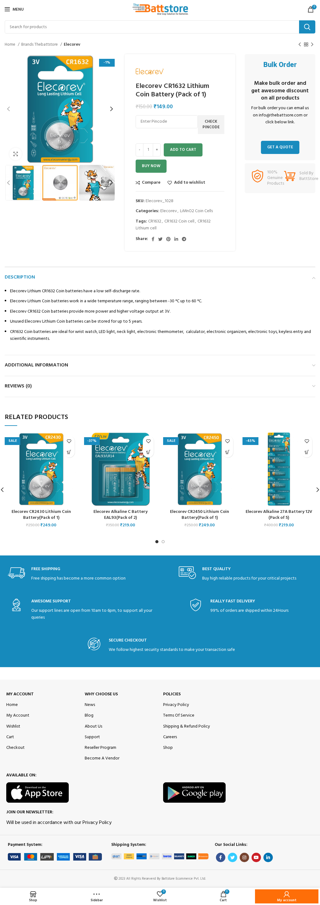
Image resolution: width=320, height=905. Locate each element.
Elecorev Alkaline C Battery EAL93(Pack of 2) (120, 515)
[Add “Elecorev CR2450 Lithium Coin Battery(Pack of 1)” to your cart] (227, 452)
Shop (168, 747)
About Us (93, 726)
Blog (89, 715)
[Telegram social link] (184, 239)
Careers (170, 737)
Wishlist (13, 726)
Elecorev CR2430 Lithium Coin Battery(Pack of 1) (41, 515)
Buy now (151, 166)
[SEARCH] (307, 26)
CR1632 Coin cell (179, 221)
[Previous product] (300, 45)
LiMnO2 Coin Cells (196, 211)
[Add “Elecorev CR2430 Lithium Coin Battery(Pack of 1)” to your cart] (69, 452)
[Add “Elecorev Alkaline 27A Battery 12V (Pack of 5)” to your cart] (306, 452)
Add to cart (183, 149)
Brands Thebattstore (40, 44)
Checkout (15, 747)
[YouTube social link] (256, 857)
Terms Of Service (178, 715)
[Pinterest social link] (168, 239)
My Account (20, 694)
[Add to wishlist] (69, 441)
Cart (10, 737)
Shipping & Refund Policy (186, 726)
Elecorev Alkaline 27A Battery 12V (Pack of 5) (279, 515)
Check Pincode (211, 124)
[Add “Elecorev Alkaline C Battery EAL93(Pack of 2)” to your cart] (148, 452)
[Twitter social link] (160, 239)
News (90, 704)
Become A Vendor (102, 758)
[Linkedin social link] (176, 239)
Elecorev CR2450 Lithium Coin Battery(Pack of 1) (199, 515)
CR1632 (154, 221)
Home (10, 44)
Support (92, 737)
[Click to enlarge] (15, 154)
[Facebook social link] (153, 239)
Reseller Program (100, 747)
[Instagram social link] (244, 857)
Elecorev (72, 44)
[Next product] (312, 45)
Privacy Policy (176, 704)
